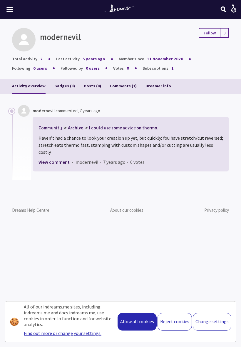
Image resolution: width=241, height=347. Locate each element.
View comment (54, 162)
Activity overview (29, 86)
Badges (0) (64, 86)
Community (50, 128)
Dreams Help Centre (30, 210)
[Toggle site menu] (9, 9)
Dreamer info (158, 86)
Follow (210, 33)
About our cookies (126, 210)
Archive (75, 128)
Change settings (212, 321)
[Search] (223, 9)
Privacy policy (216, 210)
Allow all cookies (137, 321)
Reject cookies (174, 321)
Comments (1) (123, 86)
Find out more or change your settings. (62, 333)
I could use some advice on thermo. (123, 128)
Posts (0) (92, 86)
